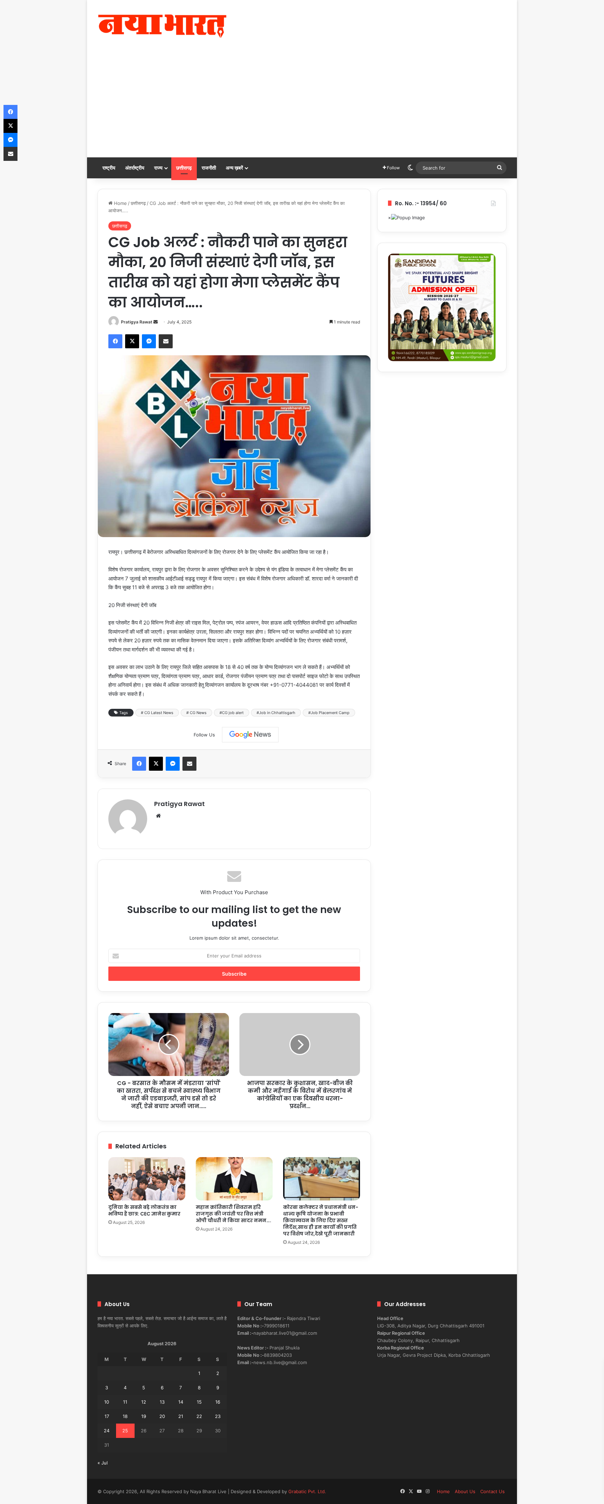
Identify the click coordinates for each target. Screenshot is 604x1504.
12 (143, 1402)
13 (162, 1402)
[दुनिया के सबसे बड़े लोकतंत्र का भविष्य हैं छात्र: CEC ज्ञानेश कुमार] (146, 1178)
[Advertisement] (302, 105)
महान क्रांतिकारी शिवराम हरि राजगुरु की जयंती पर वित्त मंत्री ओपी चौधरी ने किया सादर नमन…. (233, 1214)
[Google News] (250, 734)
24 (106, 1430)
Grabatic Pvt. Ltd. (307, 1491)
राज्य (158, 168)
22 (199, 1416)
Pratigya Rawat (136, 322)
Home (120, 203)
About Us (465, 1491)
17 (107, 1416)
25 (125, 1430)
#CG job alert (232, 712)
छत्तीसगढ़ (184, 168)
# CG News (196, 712)
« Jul (103, 1463)
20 (162, 1416)
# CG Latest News (157, 712)
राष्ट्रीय (108, 168)
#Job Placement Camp (329, 712)
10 (106, 1402)
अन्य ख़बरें (234, 168)
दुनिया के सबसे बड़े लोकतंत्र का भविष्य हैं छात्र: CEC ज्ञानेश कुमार (144, 1210)
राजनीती (209, 168)
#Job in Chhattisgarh (276, 712)
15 (199, 1402)
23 (218, 1416)
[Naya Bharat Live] (162, 26)
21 (180, 1416)
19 (143, 1416)
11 (125, 1402)
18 (125, 1416)
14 (180, 1402)
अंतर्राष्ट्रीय (134, 168)
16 (217, 1402)
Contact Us (492, 1491)
